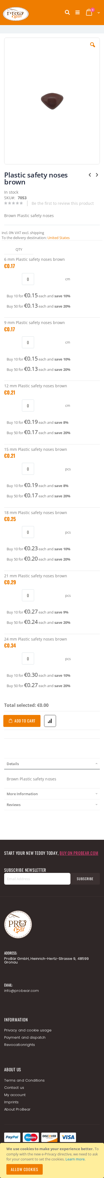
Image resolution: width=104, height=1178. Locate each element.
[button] (93, 49)
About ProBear (17, 1109)
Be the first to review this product (63, 203)
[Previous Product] (90, 174)
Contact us (14, 1087)
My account (15, 1094)
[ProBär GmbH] (26, 12)
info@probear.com (21, 990)
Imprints (11, 1102)
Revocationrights (19, 1044)
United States (58, 237)
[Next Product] (97, 174)
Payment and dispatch (24, 1037)
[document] (52, 1160)
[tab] (52, 763)
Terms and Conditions (24, 1080)
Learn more (75, 1159)
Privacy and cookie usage (28, 1030)
